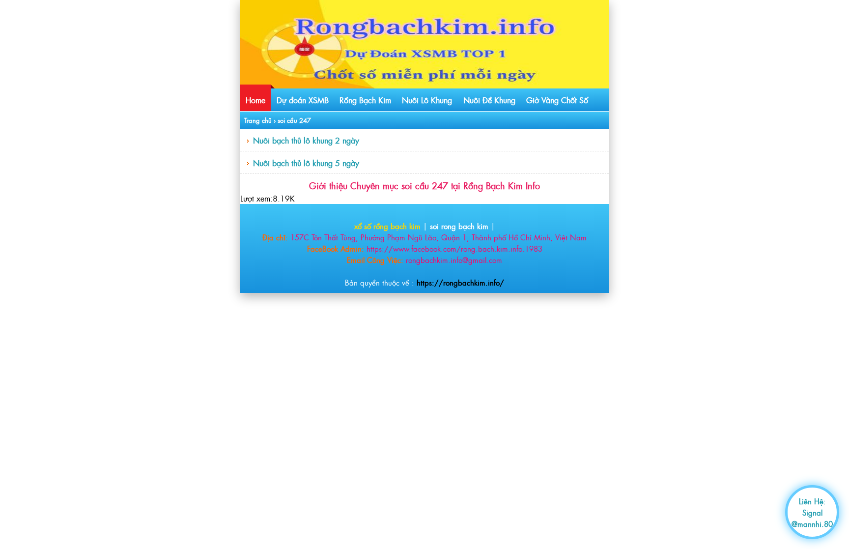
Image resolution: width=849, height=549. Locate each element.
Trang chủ (258, 120)
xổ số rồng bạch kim (387, 225)
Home (255, 100)
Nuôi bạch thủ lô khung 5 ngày (306, 163)
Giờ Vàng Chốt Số (557, 100)
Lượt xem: (256, 198)
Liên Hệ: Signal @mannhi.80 (812, 512)
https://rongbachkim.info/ (460, 282)
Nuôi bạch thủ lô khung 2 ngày (306, 140)
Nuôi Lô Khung (427, 100)
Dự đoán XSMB (303, 100)
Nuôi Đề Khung (489, 100)
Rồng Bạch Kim (365, 100)
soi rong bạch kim (459, 225)
